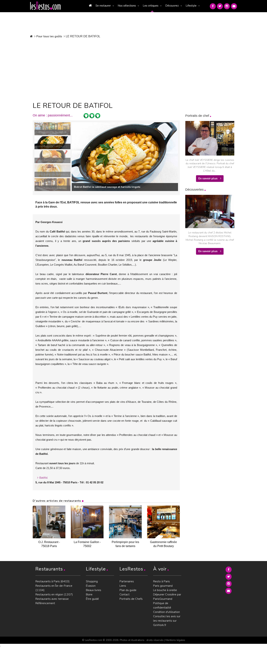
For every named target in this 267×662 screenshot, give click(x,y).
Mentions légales (175, 640)
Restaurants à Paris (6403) (52, 581)
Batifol (43, 478)
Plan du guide (128, 590)
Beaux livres (93, 590)
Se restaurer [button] (103, 5)
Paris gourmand (163, 586)
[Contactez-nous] (234, 6)
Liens (123, 586)
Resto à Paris (161, 581)
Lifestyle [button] (191, 5)
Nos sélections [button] (127, 5)
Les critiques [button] (150, 5)
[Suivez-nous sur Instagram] (227, 6)
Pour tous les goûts (49, 36)
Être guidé (92, 599)
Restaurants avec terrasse (52, 599)
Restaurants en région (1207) (54, 595)
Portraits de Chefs (131, 599)
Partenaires (127, 581)
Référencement (45, 603)
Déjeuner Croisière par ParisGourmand (167, 597)
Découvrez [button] (172, 5)
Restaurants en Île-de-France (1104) (53, 588)
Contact (125, 595)
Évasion (91, 586)
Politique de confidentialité (162, 605)
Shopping (92, 581)
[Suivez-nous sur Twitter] (220, 6)
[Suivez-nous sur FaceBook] (213, 6)
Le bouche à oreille (165, 590)
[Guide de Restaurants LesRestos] (45, 6)
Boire (89, 595)
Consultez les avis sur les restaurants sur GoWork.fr (166, 620)
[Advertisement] (106, 69)
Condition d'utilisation (166, 612)
